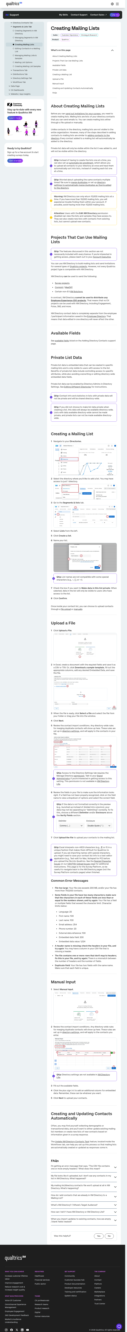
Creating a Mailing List (62, 74)
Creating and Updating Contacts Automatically (72, 88)
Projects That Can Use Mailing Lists (67, 61)
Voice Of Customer (13, 1301)
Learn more (14, 118)
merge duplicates (79, 182)
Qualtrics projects (78, 266)
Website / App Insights (20, 94)
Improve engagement (14, 1283)
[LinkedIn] (22, 1330)
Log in (115, 15)
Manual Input (58, 84)
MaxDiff (69, 287)
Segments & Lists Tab (22, 27)
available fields (62, 341)
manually (78, 609)
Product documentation (75, 1284)
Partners (97, 1300)
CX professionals (42, 1301)
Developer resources (73, 1288)
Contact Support (79, 15)
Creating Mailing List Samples (28, 66)
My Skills (63, 15)
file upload (66, 609)
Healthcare (39, 1276)
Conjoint (59, 287)
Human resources (42, 1316)
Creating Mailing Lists (24, 45)
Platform (98, 1284)
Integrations (99, 1296)
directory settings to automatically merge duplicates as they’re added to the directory (82, 185)
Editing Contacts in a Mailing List (27, 50)
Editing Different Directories (77, 387)
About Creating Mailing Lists (64, 56)
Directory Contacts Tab (23, 23)
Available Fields (58, 65)
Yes (98, 1236)
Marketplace (99, 1292)
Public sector (40, 1284)
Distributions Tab (20, 74)
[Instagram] (6, 1330)
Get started (15, 161)
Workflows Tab (19, 82)
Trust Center (99, 1304)
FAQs (54, 93)
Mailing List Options (23, 62)
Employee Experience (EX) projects (68, 300)
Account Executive (102, 257)
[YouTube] (27, 1330)
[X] (17, 1330)
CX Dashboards (17, 90)
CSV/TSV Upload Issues (78, 864)
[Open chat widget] (119, 1327)
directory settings (70, 731)
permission (79, 776)
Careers (97, 1288)
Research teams (41, 1305)
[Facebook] (11, 1330)
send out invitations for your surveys (83, 113)
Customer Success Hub (74, 1280)
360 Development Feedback (17, 1315)
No (109, 1236)
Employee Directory (96, 316)
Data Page (15, 86)
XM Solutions (76, 291)
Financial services (42, 1280)
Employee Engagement (14, 1311)
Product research (42, 1308)
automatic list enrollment (81, 163)
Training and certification (75, 1292)
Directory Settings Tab (22, 78)
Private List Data (59, 70)
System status (71, 1296)
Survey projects (62, 283)
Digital (37, 1312)
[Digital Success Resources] (112, 3)
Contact (97, 1280)
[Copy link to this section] (49, 106)
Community (70, 1276)
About (97, 1276)
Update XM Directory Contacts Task (72, 1141)
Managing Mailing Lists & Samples (26, 56)
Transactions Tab (20, 70)
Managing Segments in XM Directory (26, 39)
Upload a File (58, 79)
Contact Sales (97, 15)
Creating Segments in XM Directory (26, 32)
